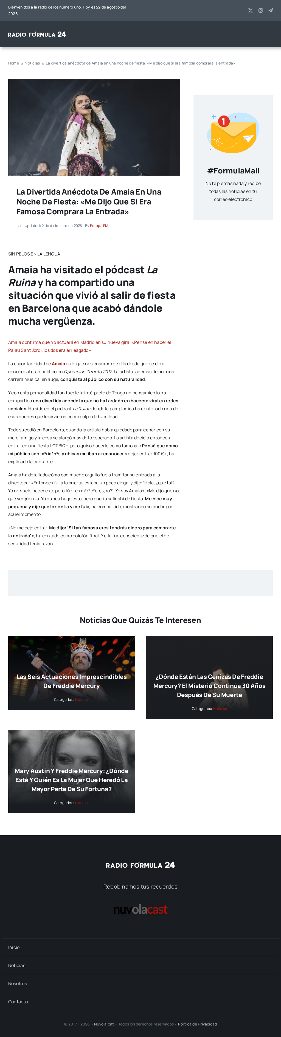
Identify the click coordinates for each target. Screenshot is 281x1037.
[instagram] (260, 10)
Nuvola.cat (104, 1024)
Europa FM (99, 225)
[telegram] (270, 10)
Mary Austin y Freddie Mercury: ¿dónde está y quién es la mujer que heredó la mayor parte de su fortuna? (71, 780)
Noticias (82, 699)
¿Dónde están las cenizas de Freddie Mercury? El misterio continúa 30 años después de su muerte (209, 686)
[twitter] (250, 10)
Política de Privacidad (197, 1024)
